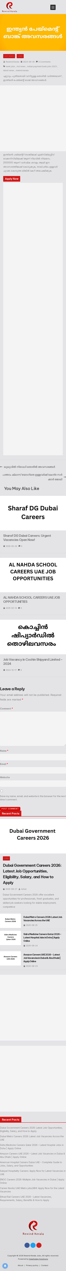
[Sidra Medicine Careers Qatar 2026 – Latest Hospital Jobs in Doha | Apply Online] (10, 940)
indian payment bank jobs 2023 (42, 66)
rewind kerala (22, 70)
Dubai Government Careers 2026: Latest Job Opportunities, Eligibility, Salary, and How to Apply (32, 874)
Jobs (20, 56)
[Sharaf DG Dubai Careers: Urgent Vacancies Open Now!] (33, 497)
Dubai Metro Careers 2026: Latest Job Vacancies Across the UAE (42, 919)
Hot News (9, 56)
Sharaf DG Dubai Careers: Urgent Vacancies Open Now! (27, 538)
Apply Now (11, 178)
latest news (8, 70)
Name (4, 750)
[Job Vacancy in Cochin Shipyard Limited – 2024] (33, 621)
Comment (6, 708)
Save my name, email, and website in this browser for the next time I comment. (33, 798)
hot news (21, 66)
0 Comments (44, 62)
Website (5, 777)
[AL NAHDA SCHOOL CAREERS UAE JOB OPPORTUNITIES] (33, 559)
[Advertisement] (33, 118)
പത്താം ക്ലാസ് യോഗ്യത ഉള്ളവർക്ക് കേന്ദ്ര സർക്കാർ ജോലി (32, 477)
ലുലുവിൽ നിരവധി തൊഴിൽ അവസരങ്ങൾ (29, 466)
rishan (24, 889)
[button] (53, 7)
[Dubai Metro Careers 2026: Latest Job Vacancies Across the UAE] (10, 921)
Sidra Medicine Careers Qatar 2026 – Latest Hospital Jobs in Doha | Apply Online (42, 937)
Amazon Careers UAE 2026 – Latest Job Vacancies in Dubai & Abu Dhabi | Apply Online (41, 958)
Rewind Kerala (12, 62)
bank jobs (10, 66)
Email (4, 764)
